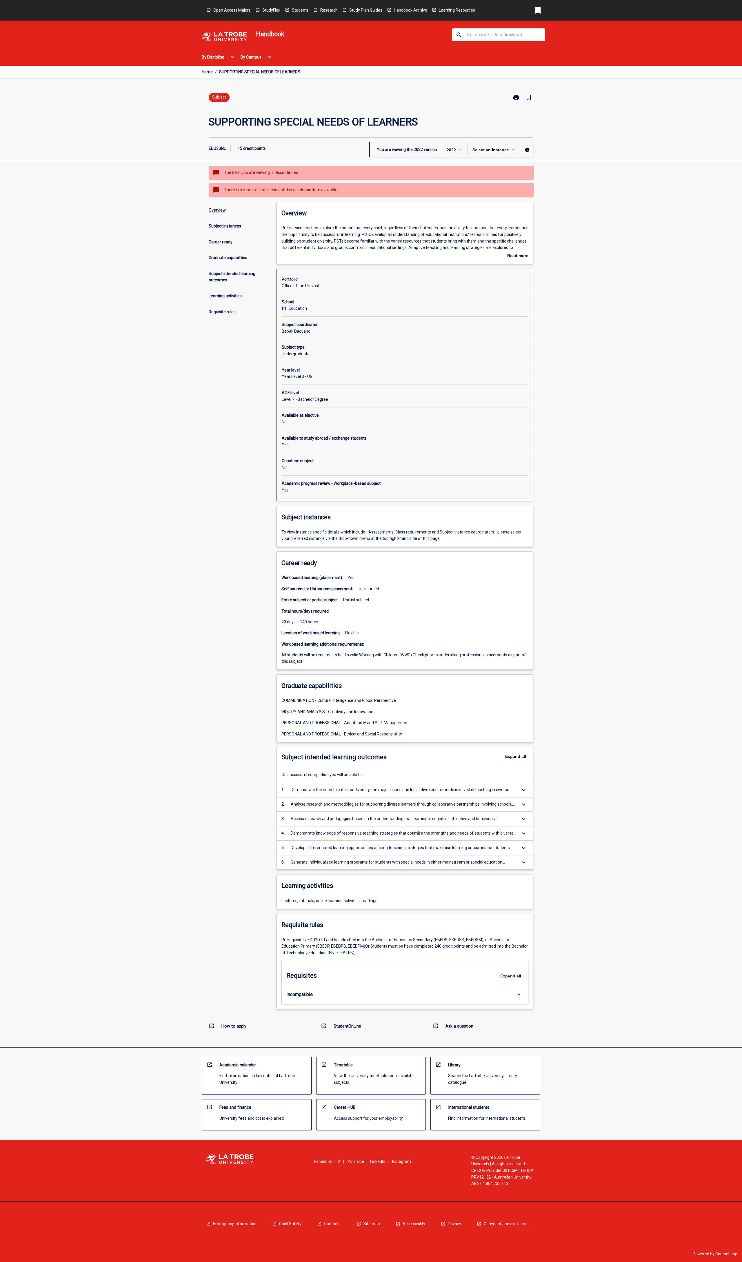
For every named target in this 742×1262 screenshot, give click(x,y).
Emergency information (235, 1223)
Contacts (332, 1223)
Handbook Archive (410, 10)
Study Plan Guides (365, 10)
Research (329, 10)
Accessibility (414, 1223)
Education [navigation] (298, 308)
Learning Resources (457, 10)
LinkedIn (377, 1161)
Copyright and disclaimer (506, 1223)
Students (300, 10)
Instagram (401, 1161)
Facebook (323, 1161)
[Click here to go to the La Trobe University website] (224, 37)
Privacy (454, 1223)
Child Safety (290, 1223)
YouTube (356, 1161)
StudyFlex (271, 10)
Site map (371, 1223)
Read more (517, 256)
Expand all (515, 756)
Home (207, 72)
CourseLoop (726, 1254)
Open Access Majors (232, 10)
